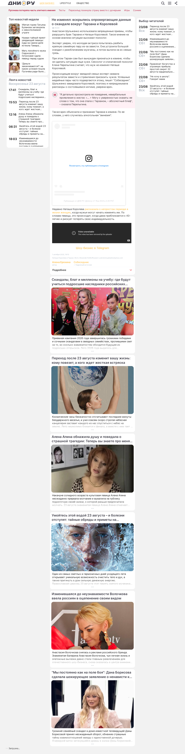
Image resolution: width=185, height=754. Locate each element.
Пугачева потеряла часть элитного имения (32, 10)
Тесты (62, 10)
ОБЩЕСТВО (82, 3)
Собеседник (81, 262)
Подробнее (59, 270)
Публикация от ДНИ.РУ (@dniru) (78, 201)
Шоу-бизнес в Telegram (92, 248)
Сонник (137, 10)
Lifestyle (65, 3)
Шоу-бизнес (47, 3)
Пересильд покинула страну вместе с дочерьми (95, 10)
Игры (127, 10)
